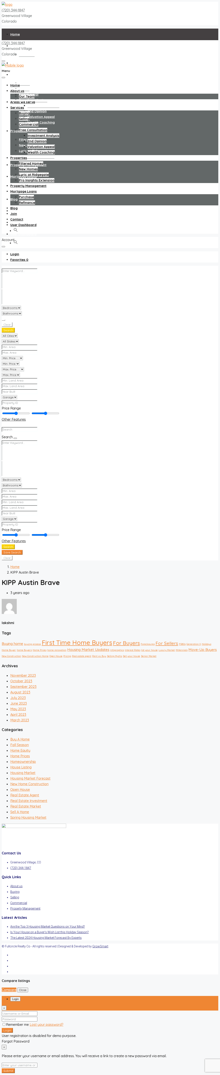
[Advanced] (3, 320)
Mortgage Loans (23, 191)
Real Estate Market (25, 806)
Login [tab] (15, 999)
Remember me (18, 1024)
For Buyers (126, 643)
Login (7, 1030)
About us (17, 91)
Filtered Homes (31, 163)
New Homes (28, 169)
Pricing (67, 656)
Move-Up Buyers (202, 649)
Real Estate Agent (24, 795)
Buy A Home (20, 739)
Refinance (27, 202)
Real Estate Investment (28, 801)
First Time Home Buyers (77, 642)
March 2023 (19, 720)
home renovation (56, 650)
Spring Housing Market (28, 817)
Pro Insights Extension (36, 156)
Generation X (193, 644)
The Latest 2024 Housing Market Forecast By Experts (46, 937)
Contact (16, 219)
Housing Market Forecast (30, 778)
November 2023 (23, 675)
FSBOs (182, 644)
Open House (56, 656)
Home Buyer (9, 650)
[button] (16, 243)
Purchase (26, 197)
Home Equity (20, 750)
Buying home (12, 643)
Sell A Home (19, 812)
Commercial (28, 124)
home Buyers (24, 650)
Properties (18, 131)
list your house (149, 650)
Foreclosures (148, 644)
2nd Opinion (37, 111)
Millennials (182, 650)
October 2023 (21, 681)
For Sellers (167, 643)
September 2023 (23, 686)
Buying (24, 83)
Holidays (206, 644)
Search (8, 330)
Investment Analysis (43, 106)
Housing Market (22, 773)
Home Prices (39, 650)
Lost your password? (46, 1024)
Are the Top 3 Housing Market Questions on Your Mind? (47, 926)
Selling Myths (114, 656)
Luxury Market (167, 650)
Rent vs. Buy (99, 656)
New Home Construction (29, 784)
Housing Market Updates (88, 649)
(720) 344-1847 (13, 10)
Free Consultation (33, 130)
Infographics (117, 650)
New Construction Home (35, 656)
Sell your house (131, 656)
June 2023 (18, 703)
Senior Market (148, 656)
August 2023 (20, 692)
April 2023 (18, 714)
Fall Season (19, 745)
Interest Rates (132, 650)
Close (22, 990)
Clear (7, 324)
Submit (8, 1070)
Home (15, 34)
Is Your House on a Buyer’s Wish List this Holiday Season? (49, 932)
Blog (14, 199)
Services (17, 75)
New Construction (11, 656)
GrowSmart (100, 946)
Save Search (12, 552)
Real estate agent (81, 656)
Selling (24, 119)
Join (13, 214)
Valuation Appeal (41, 117)
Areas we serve (22, 102)
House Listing (21, 767)
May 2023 (18, 709)
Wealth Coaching (41, 122)
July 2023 (18, 698)
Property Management (28, 186)
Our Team (27, 54)
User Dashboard (23, 234)
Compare (9, 990)
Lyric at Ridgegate (34, 175)
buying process (32, 644)
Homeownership (23, 761)
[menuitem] (14, 254)
